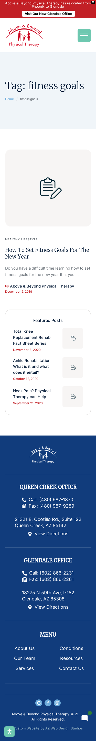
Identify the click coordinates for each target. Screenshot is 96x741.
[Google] (38, 702)
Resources (71, 658)
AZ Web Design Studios (64, 728)
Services (25, 668)
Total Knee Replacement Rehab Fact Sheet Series (31, 337)
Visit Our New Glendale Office (48, 14)
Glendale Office (48, 560)
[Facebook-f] (48, 702)
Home (9, 99)
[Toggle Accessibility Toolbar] (9, 731)
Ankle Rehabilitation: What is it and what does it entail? (32, 366)
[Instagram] (57, 702)
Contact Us (71, 668)
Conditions (71, 648)
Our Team (24, 658)
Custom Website (26, 728)
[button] (84, 35)
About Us (25, 648)
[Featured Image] (48, 188)
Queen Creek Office (48, 487)
